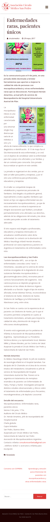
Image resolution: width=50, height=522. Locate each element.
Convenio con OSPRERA (13, 468)
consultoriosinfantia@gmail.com (32, 442)
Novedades (10, 455)
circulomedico (14, 38)
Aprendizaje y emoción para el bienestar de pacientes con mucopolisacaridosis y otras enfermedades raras (35, 475)
